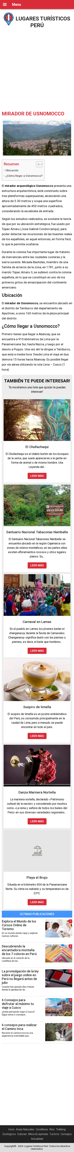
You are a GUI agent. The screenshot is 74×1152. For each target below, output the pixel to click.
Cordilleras (42, 1129)
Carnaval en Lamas (37, 622)
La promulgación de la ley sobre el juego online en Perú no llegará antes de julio (20, 977)
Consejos (66, 1134)
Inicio (11, 1129)
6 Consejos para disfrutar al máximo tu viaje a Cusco (18, 1003)
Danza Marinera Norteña (37, 792)
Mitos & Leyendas (38, 1134)
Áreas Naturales (25, 1129)
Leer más (37, 476)
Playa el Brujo (37, 877)
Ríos (52, 1129)
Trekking (61, 1129)
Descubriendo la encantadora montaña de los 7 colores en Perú (19, 950)
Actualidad (37, 1138)
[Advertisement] (37, 68)
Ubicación (12, 170)
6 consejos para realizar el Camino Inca (19, 1027)
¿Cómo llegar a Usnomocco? (24, 175)
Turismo (54, 1134)
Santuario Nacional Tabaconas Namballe (37, 532)
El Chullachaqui (37, 447)
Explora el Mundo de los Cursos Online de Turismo (19, 925)
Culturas (22, 1134)
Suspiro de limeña (37, 707)
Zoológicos (9, 1134)
